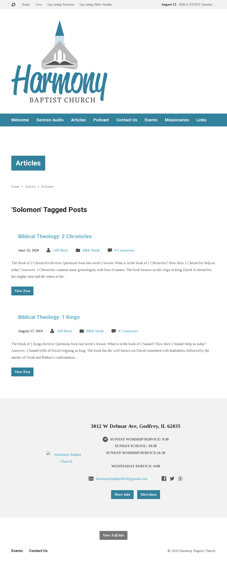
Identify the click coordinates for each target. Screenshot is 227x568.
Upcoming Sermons (60, 4)
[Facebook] (164, 478)
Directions (149, 494)
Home (26, 4)
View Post (22, 291)
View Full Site (113, 535)
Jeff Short (60, 250)
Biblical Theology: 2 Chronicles (55, 236)
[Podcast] (180, 478)
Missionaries (177, 120)
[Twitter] (172, 478)
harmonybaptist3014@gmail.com (121, 479)
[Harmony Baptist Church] (66, 461)
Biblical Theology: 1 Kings (49, 317)
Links (201, 120)
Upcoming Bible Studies (95, 4)
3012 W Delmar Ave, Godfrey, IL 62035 (135, 426)
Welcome (20, 120)
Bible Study (91, 250)
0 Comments (124, 250)
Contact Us (126, 120)
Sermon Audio (50, 120)
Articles (78, 120)
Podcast (101, 120)
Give (38, 4)
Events (151, 120)
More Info (122, 494)
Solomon (47, 186)
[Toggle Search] (13, 4)
